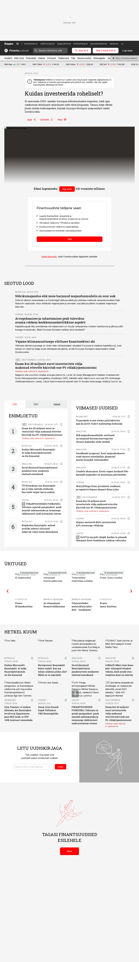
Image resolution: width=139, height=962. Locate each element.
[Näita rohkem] (122, 44)
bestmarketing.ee (81, 44)
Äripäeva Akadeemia (53, 599)
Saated (25, 500)
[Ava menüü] (17, 44)
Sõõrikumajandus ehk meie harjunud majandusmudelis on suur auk (65, 296)
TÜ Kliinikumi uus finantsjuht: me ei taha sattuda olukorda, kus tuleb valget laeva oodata (39, 489)
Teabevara (63, 58)
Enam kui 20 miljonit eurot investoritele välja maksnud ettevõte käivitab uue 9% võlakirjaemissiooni (56, 365)
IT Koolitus (21, 599)
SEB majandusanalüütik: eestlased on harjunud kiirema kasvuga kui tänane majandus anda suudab (95, 438)
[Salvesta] (61, 424)
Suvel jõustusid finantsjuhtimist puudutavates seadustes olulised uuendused (40, 470)
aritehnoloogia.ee (47, 44)
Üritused (51, 58)
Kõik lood (19, 58)
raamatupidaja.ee (31, 44)
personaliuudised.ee (99, 44)
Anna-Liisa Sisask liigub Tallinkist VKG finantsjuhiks (48, 710)
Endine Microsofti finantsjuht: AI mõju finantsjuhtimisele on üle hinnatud (39, 452)
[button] (33, 766)
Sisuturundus (84, 58)
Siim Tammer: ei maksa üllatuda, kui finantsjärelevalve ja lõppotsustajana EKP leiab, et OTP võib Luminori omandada (18, 713)
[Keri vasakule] (7, 591)
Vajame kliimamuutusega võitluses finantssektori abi (55, 341)
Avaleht (8, 58)
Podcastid (31, 58)
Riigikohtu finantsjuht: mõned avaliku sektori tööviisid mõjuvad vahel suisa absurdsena (40, 528)
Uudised (19, 314)
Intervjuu (20, 292)
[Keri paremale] (131, 591)
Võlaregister (99, 58)
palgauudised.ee (64, 44)
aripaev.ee (114, 44)
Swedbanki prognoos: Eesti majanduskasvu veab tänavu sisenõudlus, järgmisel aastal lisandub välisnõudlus (100, 456)
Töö (73, 58)
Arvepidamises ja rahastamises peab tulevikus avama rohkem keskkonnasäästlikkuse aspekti (50, 320)
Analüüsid (27, 464)
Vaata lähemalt (48, 256)
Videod (41, 58)
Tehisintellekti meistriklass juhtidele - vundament (82, 606)
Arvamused (82, 416)
